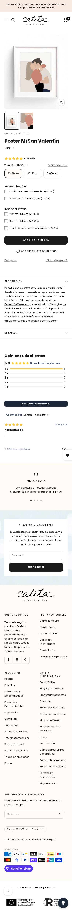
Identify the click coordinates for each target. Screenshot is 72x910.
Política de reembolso (53, 760)
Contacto (45, 701)
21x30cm (13, 173)
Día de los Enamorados (47, 642)
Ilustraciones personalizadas (13, 693)
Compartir (10, 260)
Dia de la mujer (49, 633)
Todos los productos (16, 757)
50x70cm (52, 173)
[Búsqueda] (13, 20)
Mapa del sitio (48, 783)
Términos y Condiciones (47, 775)
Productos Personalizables (14, 704)
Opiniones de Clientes (53, 714)
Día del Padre (48, 627)
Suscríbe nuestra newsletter (50, 728)
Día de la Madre (49, 621)
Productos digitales (16, 750)
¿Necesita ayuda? (57, 260)
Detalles (10, 332)
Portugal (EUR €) (15, 829)
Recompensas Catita (52, 707)
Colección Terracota (16, 304)
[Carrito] (66, 20)
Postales (9, 685)
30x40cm (32, 173)
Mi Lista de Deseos (51, 720)
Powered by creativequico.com (36, 887)
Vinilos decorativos (15, 731)
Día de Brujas (48, 650)
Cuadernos (11, 725)
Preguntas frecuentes (53, 695)
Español (36, 829)
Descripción (13, 281)
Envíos (43, 737)
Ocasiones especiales (53, 656)
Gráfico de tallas (58, 165)
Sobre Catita (47, 682)
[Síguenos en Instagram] (17, 660)
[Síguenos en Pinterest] (25, 660)
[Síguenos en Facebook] (8, 660)
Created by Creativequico (42, 839)
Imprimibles (11, 712)
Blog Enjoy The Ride (51, 688)
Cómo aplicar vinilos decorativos (52, 752)
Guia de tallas (48, 743)
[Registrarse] (59, 814)
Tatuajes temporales (17, 738)
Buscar (8, 763)
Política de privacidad (53, 766)
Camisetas (11, 719)
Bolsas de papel (14, 744)
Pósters (8, 679)
